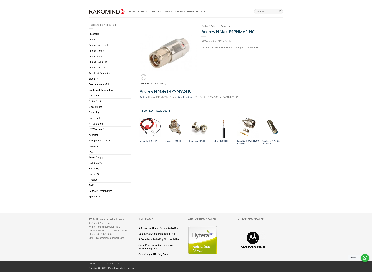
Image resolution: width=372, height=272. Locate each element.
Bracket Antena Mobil (100, 84)
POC (91, 152)
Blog (203, 11)
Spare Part (94, 196)
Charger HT (95, 95)
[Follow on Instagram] (276, 3)
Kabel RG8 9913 (220, 141)
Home (132, 11)
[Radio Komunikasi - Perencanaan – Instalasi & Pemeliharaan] (107, 12)
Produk (179, 11)
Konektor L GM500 (172, 141)
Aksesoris (94, 34)
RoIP (91, 185)
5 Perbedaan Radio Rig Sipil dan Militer (158, 239)
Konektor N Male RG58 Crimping (248, 142)
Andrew (144, 97)
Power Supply (96, 157)
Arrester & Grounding (99, 73)
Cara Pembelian (97, 264)
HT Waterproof (96, 129)
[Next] (283, 133)
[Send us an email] (282, 3)
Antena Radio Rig (98, 62)
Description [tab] (146, 83)
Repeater (93, 180)
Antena (92, 39)
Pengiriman (113, 264)
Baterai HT (94, 79)
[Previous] (140, 133)
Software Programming (100, 191)
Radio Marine (96, 163)
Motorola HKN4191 (148, 141)
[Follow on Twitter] (279, 3)
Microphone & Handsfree (101, 140)
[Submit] (280, 11)
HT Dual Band (96, 123)
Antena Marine (96, 51)
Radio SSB (94, 174)
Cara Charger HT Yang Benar (153, 254)
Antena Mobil (95, 56)
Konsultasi (193, 11)
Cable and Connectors (101, 90)
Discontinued (95, 107)
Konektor (93, 135)
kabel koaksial (185, 97)
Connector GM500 (196, 141)
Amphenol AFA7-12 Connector (271, 142)
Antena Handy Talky (99, 45)
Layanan (168, 11)
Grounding (94, 112)
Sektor (156, 11)
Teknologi (142, 11)
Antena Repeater (97, 67)
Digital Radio (95, 101)
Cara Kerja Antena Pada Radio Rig (156, 234)
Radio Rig (94, 168)
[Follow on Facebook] (273, 3)
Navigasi (93, 146)
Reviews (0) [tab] (160, 83)
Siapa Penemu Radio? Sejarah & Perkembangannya (155, 247)
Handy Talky (95, 118)
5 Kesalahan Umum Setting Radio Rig (158, 228)
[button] (143, 77)
